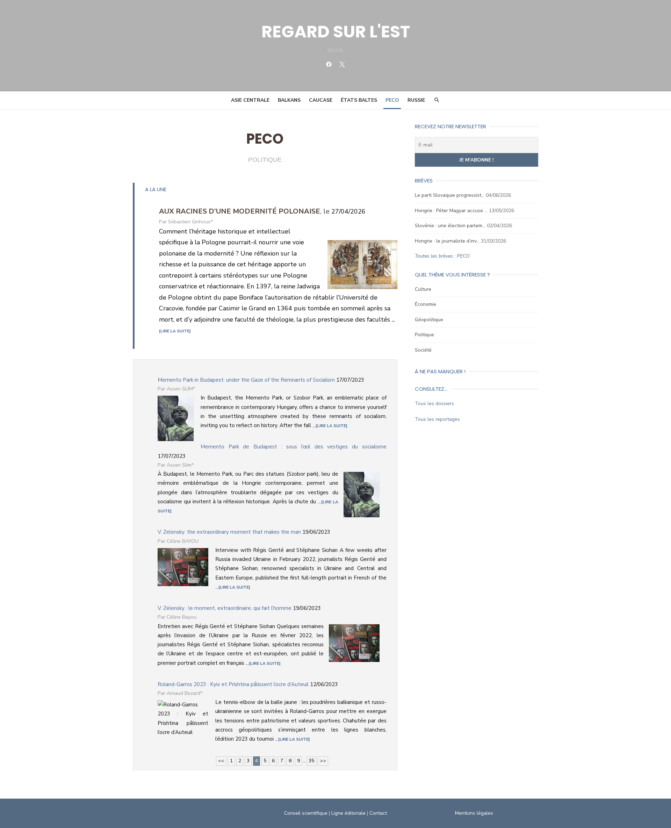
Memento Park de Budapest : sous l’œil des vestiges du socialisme (294, 446)
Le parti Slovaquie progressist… (449, 195)
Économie (425, 304)
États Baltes (359, 100)
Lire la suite (174, 331)
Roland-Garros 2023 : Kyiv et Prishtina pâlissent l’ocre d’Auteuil (233, 684)
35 (311, 760)
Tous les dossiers (434, 403)
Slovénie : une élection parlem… (450, 225)
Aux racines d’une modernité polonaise (239, 211)
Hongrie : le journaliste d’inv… (447, 241)
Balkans (289, 100)
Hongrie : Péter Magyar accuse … (451, 210)
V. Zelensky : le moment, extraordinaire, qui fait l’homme (224, 608)
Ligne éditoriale (348, 813)
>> (323, 760)
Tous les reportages (437, 419)
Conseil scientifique (305, 813)
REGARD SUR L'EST (335, 31)
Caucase (320, 100)
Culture (423, 289)
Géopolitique (429, 319)
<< (221, 760)
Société (423, 350)
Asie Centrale (250, 100)
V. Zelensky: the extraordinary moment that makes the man (229, 531)
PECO (392, 100)
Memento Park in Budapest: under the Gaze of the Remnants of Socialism (246, 379)
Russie (416, 100)
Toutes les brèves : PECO (442, 256)
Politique (424, 334)
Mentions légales (474, 813)
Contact (378, 813)
